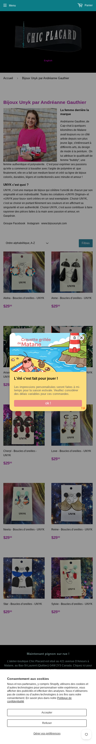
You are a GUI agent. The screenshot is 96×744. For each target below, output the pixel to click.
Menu (12, 5)
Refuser (47, 723)
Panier (88, 5)
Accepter (47, 712)
